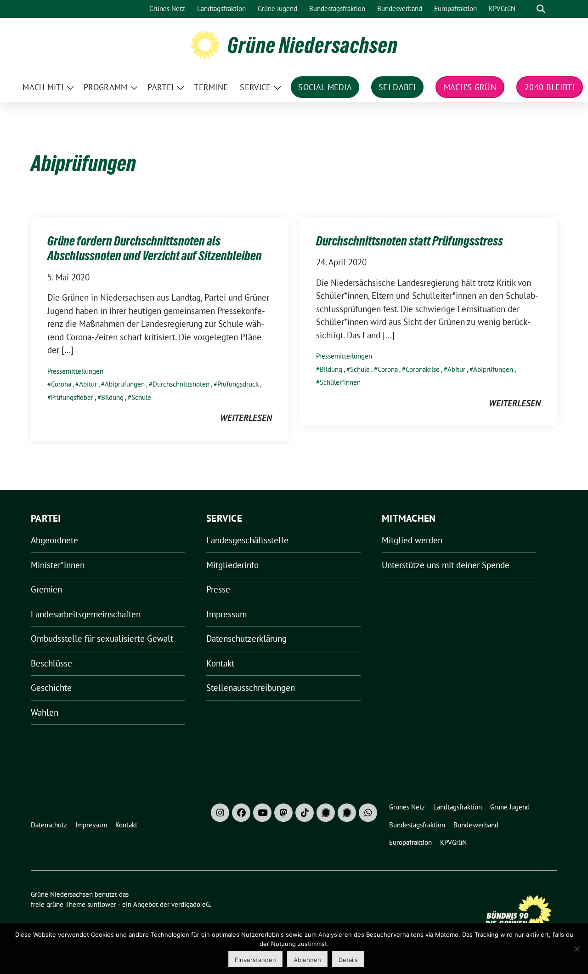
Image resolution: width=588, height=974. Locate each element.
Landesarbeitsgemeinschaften (86, 614)
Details (348, 959)
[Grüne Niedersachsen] (205, 44)
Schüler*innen (340, 382)
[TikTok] (304, 812)
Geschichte (51, 687)
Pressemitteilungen (75, 371)
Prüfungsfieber (72, 397)
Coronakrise (423, 369)
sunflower (101, 904)
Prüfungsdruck (238, 384)
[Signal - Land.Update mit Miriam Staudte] (347, 812)
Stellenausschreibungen (250, 687)
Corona (61, 384)
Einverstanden (255, 959)
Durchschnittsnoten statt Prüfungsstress (409, 241)
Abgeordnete (54, 540)
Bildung (112, 397)
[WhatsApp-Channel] (368, 812)
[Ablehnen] (576, 948)
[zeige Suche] (541, 9)
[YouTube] (262, 812)
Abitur (88, 384)
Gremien (46, 589)
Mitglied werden (412, 540)
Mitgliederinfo (232, 564)
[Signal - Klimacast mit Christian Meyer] (326, 812)
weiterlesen (246, 417)
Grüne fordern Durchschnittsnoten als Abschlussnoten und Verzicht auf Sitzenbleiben (154, 248)
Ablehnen (307, 959)
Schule (141, 397)
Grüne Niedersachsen (312, 45)
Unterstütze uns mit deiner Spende (445, 564)
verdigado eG (190, 904)
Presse (218, 589)
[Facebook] (241, 812)
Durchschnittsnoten (181, 384)
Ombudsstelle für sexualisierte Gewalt (102, 638)
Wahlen (44, 712)
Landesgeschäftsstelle (247, 540)
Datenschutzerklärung (246, 638)
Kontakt (220, 663)
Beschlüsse (51, 663)
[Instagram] (220, 812)
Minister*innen (58, 564)
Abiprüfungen (125, 384)
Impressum (226, 614)
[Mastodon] (283, 812)
